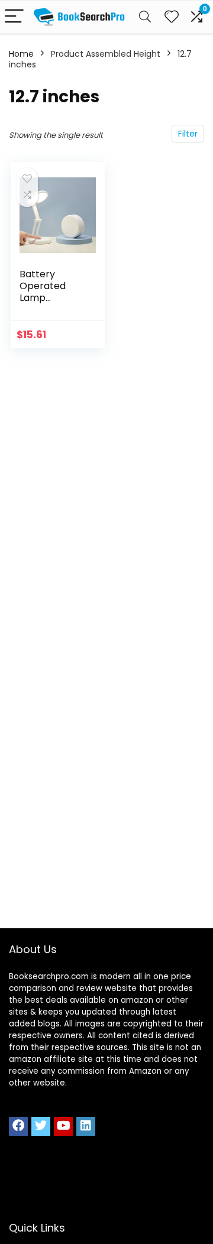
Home (21, 54)
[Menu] (14, 17)
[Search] (145, 17)
